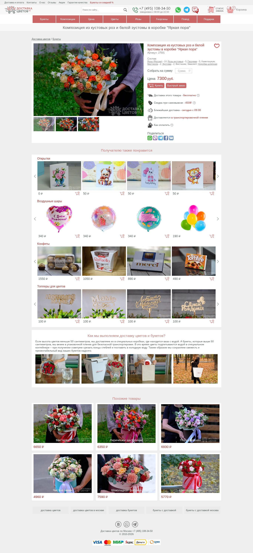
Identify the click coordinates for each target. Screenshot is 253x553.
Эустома (166, 64)
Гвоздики (192, 61)
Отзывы (52, 2)
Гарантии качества (77, 2)
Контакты (32, 2)
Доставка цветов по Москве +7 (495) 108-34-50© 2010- (127, 533)
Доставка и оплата (14, 2)
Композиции (67, 19)
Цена (91, 19)
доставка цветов (50, 510)
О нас (42, 2)
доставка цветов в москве (88, 510)
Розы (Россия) (154, 61)
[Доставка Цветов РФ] (18, 10)
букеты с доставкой (164, 510)
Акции (62, 2)
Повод (185, 19)
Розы (138, 19)
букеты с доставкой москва (202, 510)
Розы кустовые (175, 61)
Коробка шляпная (207, 64)
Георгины (162, 19)
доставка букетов (126, 510)
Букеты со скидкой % (102, 2)
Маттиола (152, 64)
